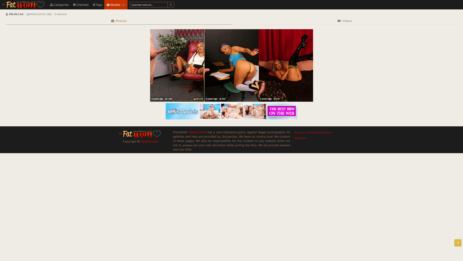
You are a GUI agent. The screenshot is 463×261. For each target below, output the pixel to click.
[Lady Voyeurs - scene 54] (286, 65)
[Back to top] (458, 242)
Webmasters (300, 138)
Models (115, 5)
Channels (82, 5)
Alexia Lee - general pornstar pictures (313, 132)
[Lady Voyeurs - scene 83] (232, 65)
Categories (61, 5)
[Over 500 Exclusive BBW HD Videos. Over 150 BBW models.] (231, 118)
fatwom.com (149, 141)
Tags (99, 5)
